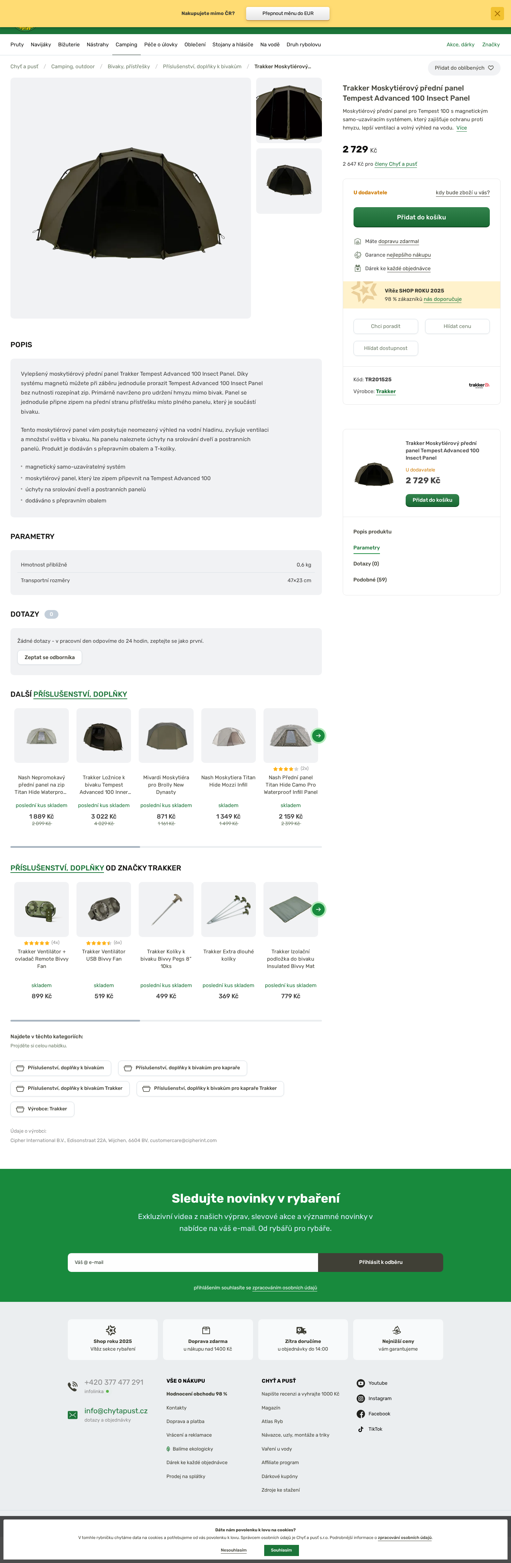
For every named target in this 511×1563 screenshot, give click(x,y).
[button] (318, 736)
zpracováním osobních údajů (284, 1288)
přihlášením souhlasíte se (255, 1288)
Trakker (386, 391)
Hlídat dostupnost (385, 348)
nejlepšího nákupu (409, 255)
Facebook (379, 1414)
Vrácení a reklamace (189, 1435)
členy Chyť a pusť (396, 164)
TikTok (375, 1429)
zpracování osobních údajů (405, 1537)
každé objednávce (409, 268)
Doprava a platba (186, 1421)
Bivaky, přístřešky (129, 66)
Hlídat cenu (457, 326)
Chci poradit (385, 326)
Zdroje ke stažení (281, 1490)
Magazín (271, 1408)
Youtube (377, 1383)
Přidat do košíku (421, 217)
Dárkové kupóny (280, 1476)
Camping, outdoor (73, 66)
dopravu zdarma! (399, 241)
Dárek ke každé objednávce (197, 1463)
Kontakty (177, 1408)
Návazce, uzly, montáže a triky (296, 1435)
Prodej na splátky (186, 1476)
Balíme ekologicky (193, 1449)
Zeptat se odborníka (50, 657)
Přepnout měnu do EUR (288, 13)
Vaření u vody (277, 1449)
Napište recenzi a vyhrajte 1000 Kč (301, 1394)
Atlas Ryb (272, 1421)
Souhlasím (281, 1550)
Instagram (379, 1399)
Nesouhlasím (233, 1550)
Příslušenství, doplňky (80, 694)
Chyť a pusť (24, 66)
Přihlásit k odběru (381, 1262)
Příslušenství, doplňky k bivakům (202, 66)
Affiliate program (280, 1463)
